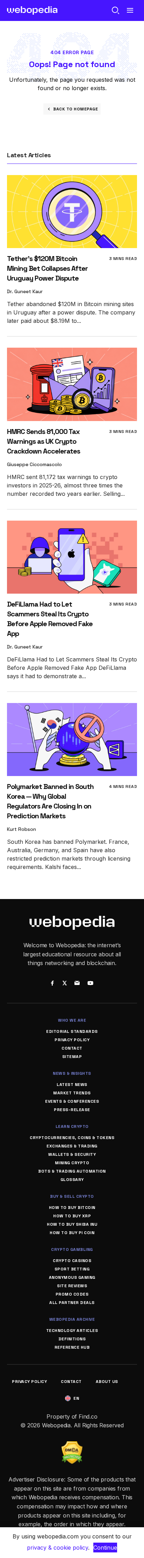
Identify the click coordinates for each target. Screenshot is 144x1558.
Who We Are (72, 1020)
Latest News (72, 1084)
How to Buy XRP (72, 1216)
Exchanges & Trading (72, 1146)
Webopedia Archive (72, 1319)
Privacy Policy (72, 1040)
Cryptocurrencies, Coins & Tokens (72, 1137)
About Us (107, 1381)
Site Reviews (72, 1286)
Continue (105, 1547)
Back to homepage (75, 109)
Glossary (72, 1179)
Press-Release (72, 1110)
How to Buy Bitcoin (72, 1207)
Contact (72, 1048)
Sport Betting (72, 1269)
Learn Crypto (72, 1126)
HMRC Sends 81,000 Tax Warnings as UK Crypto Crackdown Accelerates (43, 441)
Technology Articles (72, 1330)
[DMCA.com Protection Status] (72, 1445)
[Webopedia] (32, 10)
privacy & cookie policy (57, 1547)
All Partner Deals (72, 1302)
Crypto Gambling (72, 1249)
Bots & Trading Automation (72, 1171)
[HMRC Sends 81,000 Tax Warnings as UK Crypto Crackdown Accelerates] (72, 352)
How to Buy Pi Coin (72, 1232)
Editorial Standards (72, 1031)
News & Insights (72, 1073)
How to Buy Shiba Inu (72, 1224)
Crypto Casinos (72, 1260)
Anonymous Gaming (72, 1277)
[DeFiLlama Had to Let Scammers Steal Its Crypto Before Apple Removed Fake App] (72, 525)
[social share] (52, 984)
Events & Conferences (72, 1101)
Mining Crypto (72, 1163)
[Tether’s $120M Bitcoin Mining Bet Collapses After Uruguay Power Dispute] (72, 179)
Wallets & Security (72, 1154)
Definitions (72, 1339)
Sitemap (72, 1056)
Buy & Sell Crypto (72, 1196)
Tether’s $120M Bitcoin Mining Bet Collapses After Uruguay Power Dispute (47, 268)
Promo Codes (72, 1294)
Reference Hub (72, 1347)
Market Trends (72, 1093)
